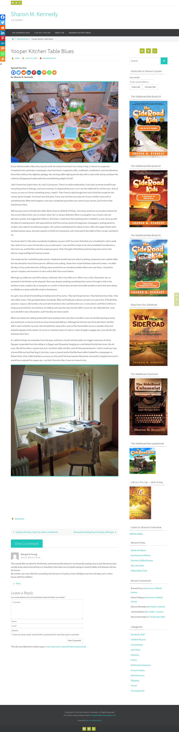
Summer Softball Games (142, 560)
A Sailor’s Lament (157, 606)
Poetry (134, 659)
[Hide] (1, 64)
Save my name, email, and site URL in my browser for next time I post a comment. (46, 634)
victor (17, 58)
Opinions (135, 654)
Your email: (134, 77)
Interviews (135, 649)
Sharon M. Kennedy (34, 14)
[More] (54, 72)
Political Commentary (141, 665)
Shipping (135, 680)
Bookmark (19, 518)
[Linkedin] (28, 72)
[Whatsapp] (49, 72)
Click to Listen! (136, 533)
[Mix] (44, 72)
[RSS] (20, 3)
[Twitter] (16, 3)
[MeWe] (39, 72)
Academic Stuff (138, 634)
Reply (18, 583)
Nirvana (89, 720)
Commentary (137, 644)
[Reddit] (23, 72)
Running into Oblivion (141, 555)
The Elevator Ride (157, 616)
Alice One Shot (137, 565)
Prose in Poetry (138, 670)
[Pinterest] (34, 72)
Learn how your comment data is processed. (66, 646)
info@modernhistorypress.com (103, 715)
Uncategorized (137, 690)
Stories (134, 685)
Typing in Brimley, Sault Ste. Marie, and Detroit (36, 532)
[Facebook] (13, 72)
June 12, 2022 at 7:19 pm (30, 557)
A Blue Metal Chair (139, 570)
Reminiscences (22, 39)
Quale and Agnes (138, 550)
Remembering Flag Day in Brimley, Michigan (94, 532)
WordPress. (98, 720)
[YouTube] (13, 3)
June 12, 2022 (31, 58)
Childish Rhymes (138, 639)
